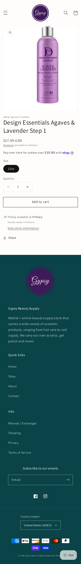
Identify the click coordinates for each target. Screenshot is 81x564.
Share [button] (12, 238)
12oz (11, 169)
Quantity (8, 178)
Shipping (8, 145)
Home (12, 366)
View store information (23, 228)
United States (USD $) (38, 525)
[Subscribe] (68, 479)
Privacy (13, 443)
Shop (12, 376)
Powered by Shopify (54, 555)
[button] (5, 13)
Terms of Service (19, 452)
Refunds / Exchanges (22, 423)
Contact (13, 396)
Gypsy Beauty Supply (34, 555)
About (12, 386)
